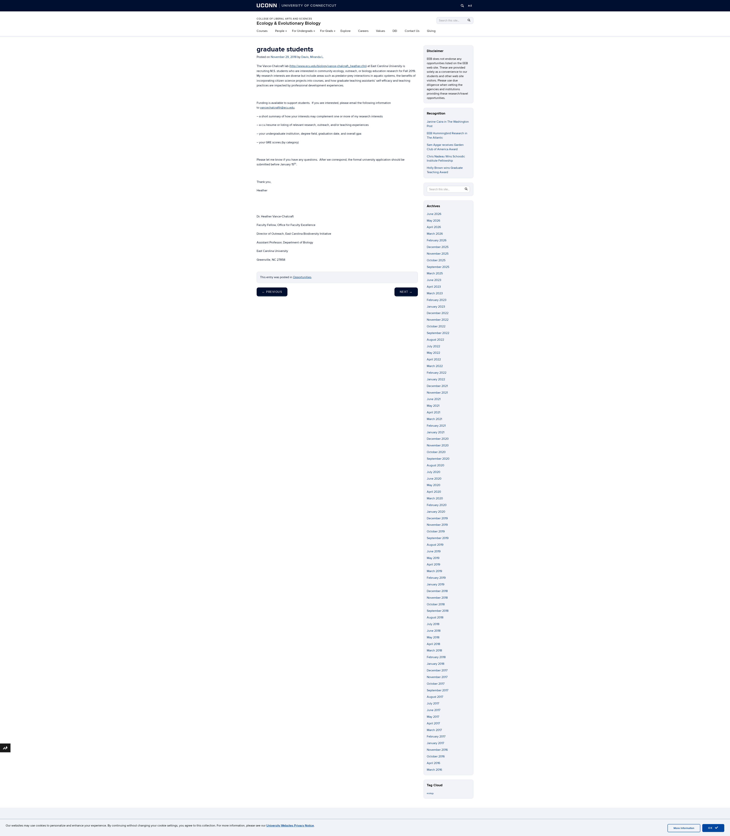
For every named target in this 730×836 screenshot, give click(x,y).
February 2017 (436, 736)
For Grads (326, 31)
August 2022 (435, 340)
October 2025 (436, 260)
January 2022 (436, 379)
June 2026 (434, 214)
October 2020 (436, 452)
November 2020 (438, 445)
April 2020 (434, 492)
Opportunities (302, 277)
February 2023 (436, 300)
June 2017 (433, 710)
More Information (684, 828)
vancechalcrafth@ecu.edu (277, 108)
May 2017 (433, 717)
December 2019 (437, 518)
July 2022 (433, 346)
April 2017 (433, 723)
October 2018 (436, 604)
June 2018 (433, 631)
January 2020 (436, 512)
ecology (430, 793)
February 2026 (436, 240)
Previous (272, 292)
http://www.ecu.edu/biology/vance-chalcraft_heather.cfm (328, 66)
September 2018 (437, 611)
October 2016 (436, 756)
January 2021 (435, 432)
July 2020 (433, 472)
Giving (431, 31)
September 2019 (437, 538)
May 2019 (433, 558)
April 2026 (434, 227)
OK (711, 828)
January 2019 (435, 584)
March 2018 (434, 650)
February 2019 (436, 578)
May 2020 (433, 485)
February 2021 (436, 426)
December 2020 (438, 439)
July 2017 (433, 703)
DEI (395, 31)
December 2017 (437, 670)
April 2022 (434, 359)
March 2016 (434, 770)
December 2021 (437, 386)
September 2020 (438, 459)
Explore (345, 31)
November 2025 (437, 254)
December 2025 (437, 247)
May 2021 (433, 406)
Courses (262, 31)
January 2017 (435, 743)
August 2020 (435, 465)
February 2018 (436, 657)
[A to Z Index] (470, 6)
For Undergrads (302, 31)
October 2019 (436, 531)
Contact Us (412, 31)
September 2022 (438, 333)
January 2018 (435, 664)
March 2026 (435, 234)
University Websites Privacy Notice (290, 825)
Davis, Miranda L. (312, 57)
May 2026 (433, 221)
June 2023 (434, 280)
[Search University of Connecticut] (462, 6)
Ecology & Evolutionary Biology (289, 23)
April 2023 (434, 287)
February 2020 (437, 505)
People (279, 31)
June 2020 (434, 479)
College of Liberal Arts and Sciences (284, 18)
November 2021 (437, 393)
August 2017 (435, 697)
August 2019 (435, 545)
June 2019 (433, 551)
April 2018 (433, 644)
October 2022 (436, 326)
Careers (363, 31)
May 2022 (433, 353)
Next (406, 292)
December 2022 (437, 313)
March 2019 (434, 571)
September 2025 (438, 267)
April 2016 (433, 763)
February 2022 (436, 373)
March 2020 (435, 498)
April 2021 (433, 412)
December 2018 (437, 591)
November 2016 (437, 750)
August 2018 (435, 617)
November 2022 (437, 320)
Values (380, 31)
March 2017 (434, 730)
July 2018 (433, 624)
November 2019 (437, 525)
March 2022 (435, 366)
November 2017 (437, 677)
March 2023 (435, 293)
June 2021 (433, 399)
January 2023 (436, 307)
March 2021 (434, 419)
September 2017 (437, 690)
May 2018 (433, 637)
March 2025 (435, 273)
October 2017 (435, 684)
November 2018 (437, 598)
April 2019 (433, 564)
